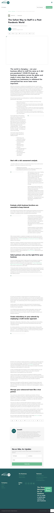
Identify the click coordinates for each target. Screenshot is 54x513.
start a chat (37, 415)
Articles (9, 11)
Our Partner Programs (40, 475)
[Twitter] (29, 483)
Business (13, 11)
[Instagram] (31, 483)
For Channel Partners (39, 478)
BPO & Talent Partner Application (41, 477)
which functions (31, 250)
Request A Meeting (22, 477)
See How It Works (22, 475)
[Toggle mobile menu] (52, 2)
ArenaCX (14, 28)
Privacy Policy (50, 510)
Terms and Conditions (43, 510)
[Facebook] (26, 483)
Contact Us (3, 487)
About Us (2, 484)
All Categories (49, 7)
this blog (31, 364)
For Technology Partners (40, 480)
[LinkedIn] (34, 483)
